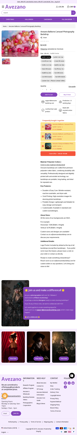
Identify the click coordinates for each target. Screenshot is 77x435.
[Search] (73, 12)
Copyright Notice (55, 395)
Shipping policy (48, 422)
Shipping (44, 49)
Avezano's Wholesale (26, 392)
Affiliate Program (28, 388)
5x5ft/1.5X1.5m (58, 57)
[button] (3, 6)
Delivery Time (54, 392)
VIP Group (40, 389)
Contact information (62, 422)
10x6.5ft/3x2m (46, 69)
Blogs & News (41, 403)
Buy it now (67, 95)
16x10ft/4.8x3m (60, 77)
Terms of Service (55, 411)
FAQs (51, 386)
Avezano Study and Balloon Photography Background (63, 143)
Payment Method (55, 402)
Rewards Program (28, 385)
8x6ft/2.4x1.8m (59, 65)
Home (5, 26)
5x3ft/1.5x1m (46, 57)
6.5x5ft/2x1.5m (46, 61)
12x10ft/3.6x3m (47, 77)
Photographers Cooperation (28, 404)
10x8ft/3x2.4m (46, 73)
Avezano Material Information (42, 393)
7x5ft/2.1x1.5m (46, 65)
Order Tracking (55, 389)
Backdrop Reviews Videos (28, 398)
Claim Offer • (58, 154)
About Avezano (41, 383)
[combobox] (38, 12)
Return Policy (54, 408)
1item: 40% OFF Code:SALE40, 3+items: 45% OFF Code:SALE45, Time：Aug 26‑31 (38, 2)
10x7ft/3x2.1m (58, 69)
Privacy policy (24, 422)
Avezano (40, 429)
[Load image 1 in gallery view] (6, 61)
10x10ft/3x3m (58, 73)
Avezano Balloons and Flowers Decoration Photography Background (63, 134)
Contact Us (40, 386)
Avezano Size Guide (41, 399)
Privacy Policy (54, 398)
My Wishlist (53, 383)
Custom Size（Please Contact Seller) (53, 81)
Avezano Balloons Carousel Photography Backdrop (63, 124)
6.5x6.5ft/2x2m (59, 61)
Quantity (43, 86)
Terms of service (36, 422)
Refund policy (12, 422)
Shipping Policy (55, 405)
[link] (32, 317)
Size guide (72, 86)
